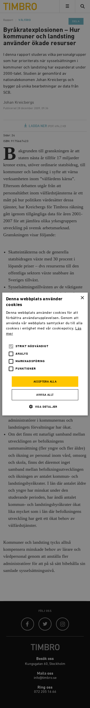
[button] (45, 406)
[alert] (45, 354)
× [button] (82, 298)
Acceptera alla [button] (45, 381)
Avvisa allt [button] (45, 394)
